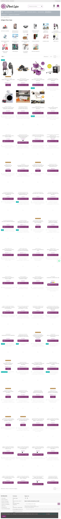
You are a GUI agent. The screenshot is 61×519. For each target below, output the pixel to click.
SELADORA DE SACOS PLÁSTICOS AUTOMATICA (53, 478)
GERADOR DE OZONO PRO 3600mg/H (52, 80)
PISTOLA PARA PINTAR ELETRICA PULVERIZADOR (23, 250)
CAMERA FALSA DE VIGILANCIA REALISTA (38, 108)
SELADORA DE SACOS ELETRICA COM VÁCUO (23, 108)
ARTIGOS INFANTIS (35, 51)
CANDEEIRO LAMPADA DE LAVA (53, 277)
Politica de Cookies (53, 513)
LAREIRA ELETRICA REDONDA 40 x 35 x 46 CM (38, 136)
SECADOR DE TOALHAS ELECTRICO (23, 392)
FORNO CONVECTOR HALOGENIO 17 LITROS (23, 308)
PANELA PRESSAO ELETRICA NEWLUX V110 (8, 448)
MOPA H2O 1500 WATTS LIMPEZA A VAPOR (8, 364)
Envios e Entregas (5, 501)
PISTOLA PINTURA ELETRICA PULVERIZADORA (8, 250)
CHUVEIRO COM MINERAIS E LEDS (38, 250)
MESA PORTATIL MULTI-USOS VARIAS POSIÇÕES (53, 250)
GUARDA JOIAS (46, 41)
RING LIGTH (55, 41)
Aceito (4, 516)
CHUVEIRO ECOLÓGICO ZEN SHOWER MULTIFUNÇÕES (23, 166)
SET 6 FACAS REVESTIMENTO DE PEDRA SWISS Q (23, 420)
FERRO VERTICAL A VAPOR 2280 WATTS (8, 80)
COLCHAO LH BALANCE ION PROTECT (52, 194)
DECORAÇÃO (15, 51)
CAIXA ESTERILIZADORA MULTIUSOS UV (53, 108)
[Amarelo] (54, 282)
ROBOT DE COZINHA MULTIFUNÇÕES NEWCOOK (38, 478)
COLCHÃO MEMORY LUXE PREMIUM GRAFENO (23, 194)
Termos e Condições (5, 504)
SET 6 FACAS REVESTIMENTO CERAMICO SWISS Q (8, 420)
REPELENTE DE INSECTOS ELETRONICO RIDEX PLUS (23, 222)
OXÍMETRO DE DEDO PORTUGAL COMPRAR (52, 222)
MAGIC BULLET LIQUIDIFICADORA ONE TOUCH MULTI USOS (53, 136)
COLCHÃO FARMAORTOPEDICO (8, 221)
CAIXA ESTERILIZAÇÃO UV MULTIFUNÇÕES (38, 222)
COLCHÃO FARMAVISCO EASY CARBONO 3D (8, 194)
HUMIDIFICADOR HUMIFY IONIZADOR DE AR (53, 166)
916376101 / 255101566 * (18, 507)
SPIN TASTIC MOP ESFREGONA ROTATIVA (38, 80)
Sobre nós (3, 505)
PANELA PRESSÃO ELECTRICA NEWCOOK (53, 420)
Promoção (3, 498)
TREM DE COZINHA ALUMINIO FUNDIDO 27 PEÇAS (23, 80)
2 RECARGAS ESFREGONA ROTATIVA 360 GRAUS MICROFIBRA (38, 336)
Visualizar (8, 84)
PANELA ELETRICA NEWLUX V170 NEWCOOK (23, 448)
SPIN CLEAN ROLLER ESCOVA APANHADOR (53, 336)
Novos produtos (5, 499)
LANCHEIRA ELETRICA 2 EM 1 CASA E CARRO (8, 136)
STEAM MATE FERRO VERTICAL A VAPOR (52, 364)
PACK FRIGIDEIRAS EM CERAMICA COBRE (23, 278)
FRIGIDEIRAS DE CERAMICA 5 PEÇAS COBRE (8, 278)
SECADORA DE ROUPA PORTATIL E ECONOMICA (53, 392)
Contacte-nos (4, 507)
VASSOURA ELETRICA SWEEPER (8, 335)
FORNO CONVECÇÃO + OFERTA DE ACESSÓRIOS (8, 308)
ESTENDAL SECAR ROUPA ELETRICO (8, 392)
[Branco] (23, 452)
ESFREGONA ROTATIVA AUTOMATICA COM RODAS (23, 336)
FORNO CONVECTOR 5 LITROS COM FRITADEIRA (8, 478)
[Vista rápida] (9, 77)
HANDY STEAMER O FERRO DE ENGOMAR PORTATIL (38, 364)
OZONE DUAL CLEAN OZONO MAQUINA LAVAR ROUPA (8, 108)
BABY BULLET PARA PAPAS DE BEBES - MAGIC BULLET (38, 420)
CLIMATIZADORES (35, 41)
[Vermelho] (52, 282)
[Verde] (53, 282)
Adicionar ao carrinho (24, 84)
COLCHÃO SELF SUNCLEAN (38, 193)
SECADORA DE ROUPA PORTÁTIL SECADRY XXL (38, 392)
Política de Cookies (5, 502)
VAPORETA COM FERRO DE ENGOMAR (23, 364)
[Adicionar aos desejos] (7, 77)
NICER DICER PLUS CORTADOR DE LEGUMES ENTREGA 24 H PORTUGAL (53, 308)
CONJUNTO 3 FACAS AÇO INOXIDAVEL (38, 308)
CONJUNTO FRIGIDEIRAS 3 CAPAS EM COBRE (38, 278)
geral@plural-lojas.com (18, 509)
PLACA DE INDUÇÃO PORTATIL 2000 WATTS (53, 448)
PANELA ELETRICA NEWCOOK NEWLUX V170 (38, 448)
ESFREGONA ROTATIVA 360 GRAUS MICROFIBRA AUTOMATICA (23, 136)
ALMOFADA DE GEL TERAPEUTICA (8, 166)
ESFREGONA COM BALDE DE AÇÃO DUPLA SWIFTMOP (38, 166)
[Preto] (22, 452)
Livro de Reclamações (6, 508)
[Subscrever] (59, 504)
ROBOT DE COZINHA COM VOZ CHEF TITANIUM (23, 478)
